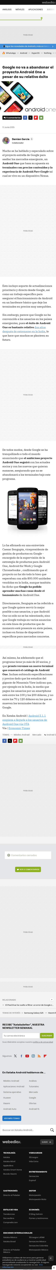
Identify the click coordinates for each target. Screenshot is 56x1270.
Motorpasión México (38, 1249)
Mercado (36, 734)
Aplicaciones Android (13, 1086)
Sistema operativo (12, 1091)
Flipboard (36, 118)
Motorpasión (35, 1195)
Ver (29, 869)
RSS (39, 1055)
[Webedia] (49, 2)
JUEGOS (51, 9)
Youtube (27, 1055)
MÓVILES (20, 9)
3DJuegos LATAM (37, 1237)
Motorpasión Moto (37, 1199)
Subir (45, 1142)
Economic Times (19, 728)
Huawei (7, 1097)
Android (23, 52)
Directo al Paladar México (11, 1250)
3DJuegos (33, 1157)
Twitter (30, 118)
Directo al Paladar (11, 1195)
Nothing (47, 52)
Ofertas (32, 1103)
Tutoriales (34, 1086)
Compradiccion (10, 1222)
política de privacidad (43, 1041)
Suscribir (47, 1035)
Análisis (33, 1080)
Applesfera (8, 1165)
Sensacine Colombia (38, 1245)
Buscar (52, 1130)
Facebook (25, 118)
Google (32, 1097)
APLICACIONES (35, 9)
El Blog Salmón (36, 1214)
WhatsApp (11, 52)
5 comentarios (13, 117)
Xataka (6, 1157)
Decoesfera (8, 1218)
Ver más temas (12, 1118)
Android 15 (34, 1108)
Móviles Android (22, 734)
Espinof (32, 1180)
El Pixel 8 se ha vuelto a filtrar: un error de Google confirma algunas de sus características (29, 1005)
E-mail (41, 118)
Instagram (33, 1055)
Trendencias (9, 1214)
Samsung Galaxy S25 (34, 1012)
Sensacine (34, 1176)
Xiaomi (6, 1103)
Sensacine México (37, 1241)
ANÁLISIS (6, 9)
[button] (22, 139)
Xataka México (10, 1237)
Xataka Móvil (9, 1161)
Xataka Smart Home (12, 1169)
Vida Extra (33, 1161)
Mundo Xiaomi (10, 1173)
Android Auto (9, 1108)
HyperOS (36, 52)
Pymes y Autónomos (38, 1218)
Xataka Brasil (9, 1241)
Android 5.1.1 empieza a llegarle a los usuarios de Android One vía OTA (24, 720)
